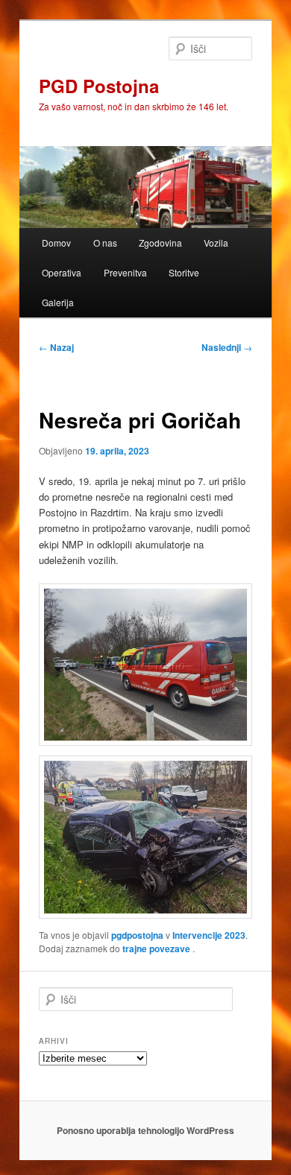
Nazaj (56, 347)
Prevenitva (125, 272)
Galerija (58, 302)
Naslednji (226, 347)
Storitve (184, 272)
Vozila (216, 242)
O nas (105, 242)
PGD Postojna (99, 85)
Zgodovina (160, 242)
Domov (56, 242)
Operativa (61, 272)
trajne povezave (156, 948)
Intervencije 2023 (208, 935)
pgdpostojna (137, 935)
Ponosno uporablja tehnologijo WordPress (145, 1130)
